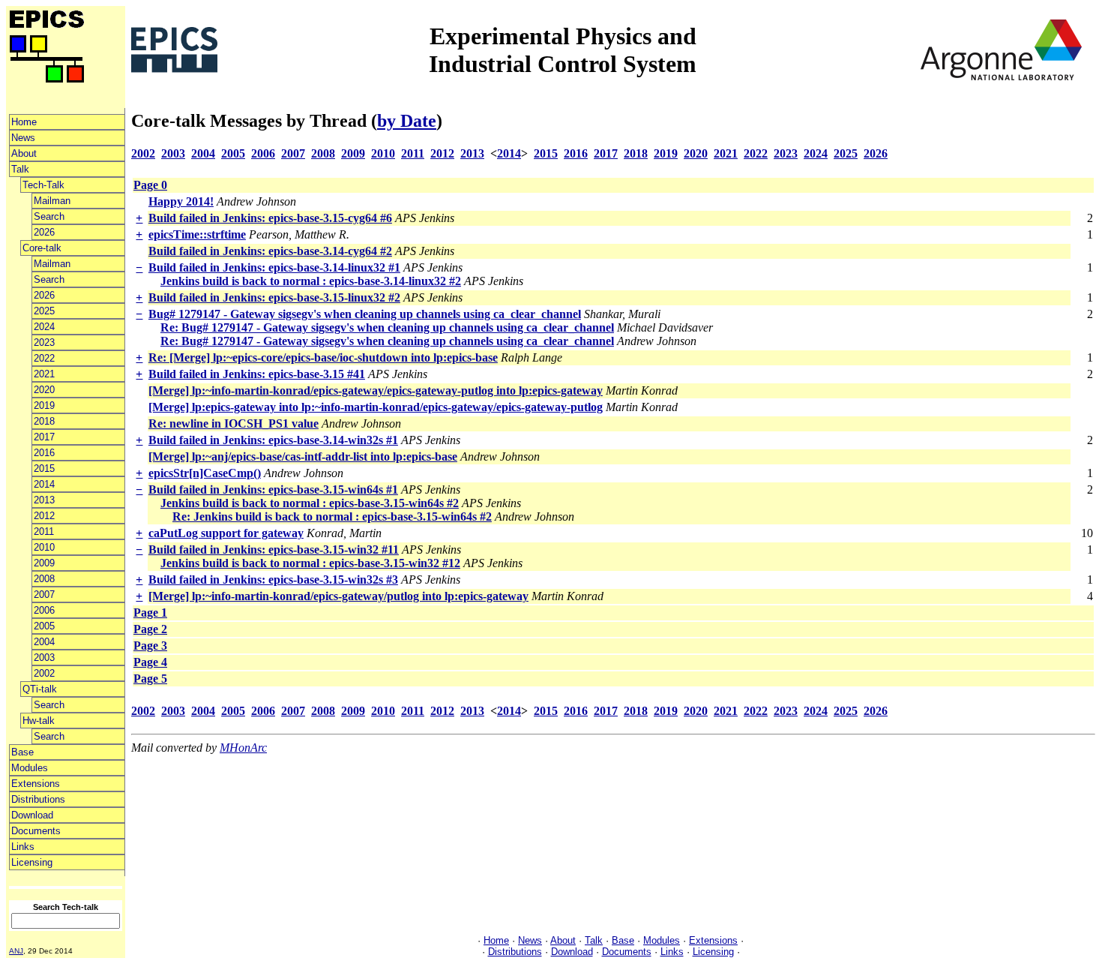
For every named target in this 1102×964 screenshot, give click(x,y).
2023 (44, 342)
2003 (44, 657)
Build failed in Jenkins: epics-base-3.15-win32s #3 (273, 579)
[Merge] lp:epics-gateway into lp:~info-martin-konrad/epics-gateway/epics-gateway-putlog (375, 407)
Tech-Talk (43, 185)
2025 (44, 311)
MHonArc (243, 747)
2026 (44, 232)
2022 (44, 358)
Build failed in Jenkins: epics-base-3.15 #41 (256, 374)
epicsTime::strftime (197, 234)
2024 (44, 326)
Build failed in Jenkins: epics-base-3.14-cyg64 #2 (270, 251)
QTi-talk (39, 689)
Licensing (31, 862)
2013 (44, 500)
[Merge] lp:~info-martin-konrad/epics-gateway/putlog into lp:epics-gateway (338, 596)
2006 (44, 610)
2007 (44, 594)
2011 (44, 531)
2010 (44, 547)
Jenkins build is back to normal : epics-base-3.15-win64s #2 (309, 503)
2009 (44, 563)
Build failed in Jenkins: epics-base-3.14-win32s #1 (273, 440)
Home (24, 122)
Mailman (52, 200)
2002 (44, 673)
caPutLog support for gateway (226, 533)
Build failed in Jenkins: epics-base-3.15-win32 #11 (273, 549)
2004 (44, 641)
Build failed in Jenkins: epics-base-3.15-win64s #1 (273, 489)
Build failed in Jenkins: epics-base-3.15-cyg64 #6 (270, 218)
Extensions (35, 783)
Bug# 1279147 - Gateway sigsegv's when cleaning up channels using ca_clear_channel (364, 314)
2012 (44, 515)
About (24, 153)
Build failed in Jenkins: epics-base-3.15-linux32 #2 (274, 297)
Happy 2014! (181, 201)
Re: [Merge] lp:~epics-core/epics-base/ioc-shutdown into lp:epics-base (323, 357)
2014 (44, 484)
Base (22, 752)
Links (22, 846)
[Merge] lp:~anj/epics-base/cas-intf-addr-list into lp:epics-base (302, 456)
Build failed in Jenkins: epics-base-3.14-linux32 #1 (274, 267)
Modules (29, 767)
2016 (44, 452)
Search (49, 216)
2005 (44, 626)
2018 (44, 421)
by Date (406, 121)
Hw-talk (38, 720)
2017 (44, 437)
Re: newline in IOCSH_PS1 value (233, 423)
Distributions (38, 799)
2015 (44, 468)
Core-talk (41, 248)
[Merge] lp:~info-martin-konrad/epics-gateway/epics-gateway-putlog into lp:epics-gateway (375, 390)
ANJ (16, 951)
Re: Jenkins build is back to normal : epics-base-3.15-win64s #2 (332, 516)
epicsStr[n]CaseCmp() (204, 473)
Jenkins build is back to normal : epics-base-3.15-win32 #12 (310, 563)
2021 (44, 374)
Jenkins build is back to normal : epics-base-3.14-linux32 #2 (310, 281)
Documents (36, 830)
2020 (44, 389)
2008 (44, 578)
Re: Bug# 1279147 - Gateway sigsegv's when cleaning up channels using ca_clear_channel (387, 327)
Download (32, 815)
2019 (44, 405)
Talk (20, 169)
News (23, 137)
